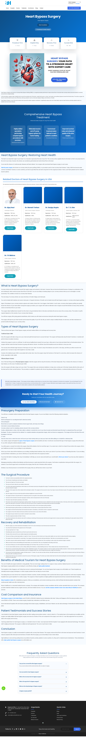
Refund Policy (60, 719)
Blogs (37, 8)
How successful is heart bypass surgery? (29, 672)
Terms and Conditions (61, 715)
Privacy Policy (60, 717)
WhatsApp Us (60, 401)
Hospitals (12, 8)
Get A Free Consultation (74, 8)
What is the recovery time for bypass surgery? (30, 676)
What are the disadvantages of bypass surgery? (30, 686)
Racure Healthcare (42, 733)
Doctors (18, 8)
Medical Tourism (34, 719)
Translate (78, 3)
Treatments (24, 8)
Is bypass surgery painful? (25, 691)
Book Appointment (45, 401)
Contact (41, 8)
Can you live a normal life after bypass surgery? (30, 663)
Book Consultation (43, 25)
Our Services (31, 8)
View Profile (10, 228)
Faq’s (58, 713)
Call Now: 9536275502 (29, 401)
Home (7, 8)
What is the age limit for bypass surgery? (29, 681)
